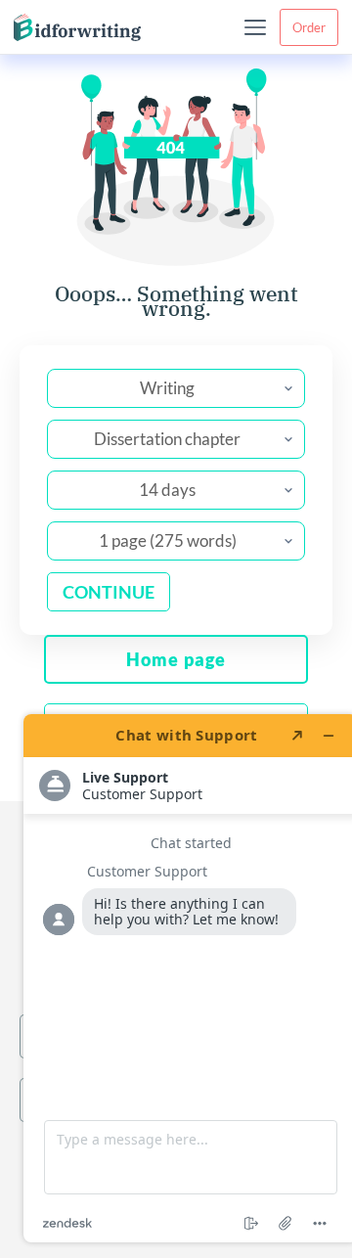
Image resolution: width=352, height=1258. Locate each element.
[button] (255, 27)
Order (309, 27)
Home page (176, 659)
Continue (108, 592)
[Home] (77, 27)
